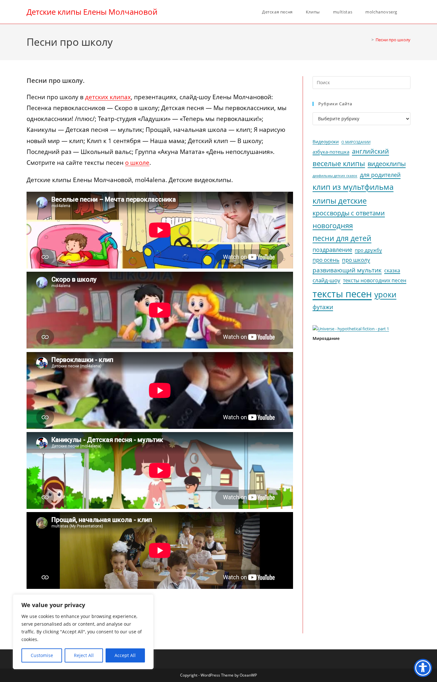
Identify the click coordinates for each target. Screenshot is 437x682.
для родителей (380, 175)
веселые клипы (339, 163)
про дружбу (368, 250)
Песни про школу (393, 40)
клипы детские (340, 200)
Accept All (125, 655)
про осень (326, 259)
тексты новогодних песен (374, 280)
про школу (356, 259)
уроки (385, 294)
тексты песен (342, 293)
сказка (392, 270)
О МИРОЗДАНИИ (355, 142)
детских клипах (108, 97)
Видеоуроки (326, 142)
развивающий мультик (347, 270)
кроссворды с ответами (349, 213)
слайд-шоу (326, 280)
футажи (323, 307)
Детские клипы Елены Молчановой (92, 11)
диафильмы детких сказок (335, 175)
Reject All (84, 655)
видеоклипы (387, 163)
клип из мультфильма (353, 187)
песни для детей (342, 238)
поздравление (332, 249)
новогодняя (333, 225)
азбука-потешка (331, 151)
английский (370, 151)
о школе (137, 162)
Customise (42, 655)
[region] (83, 631)
